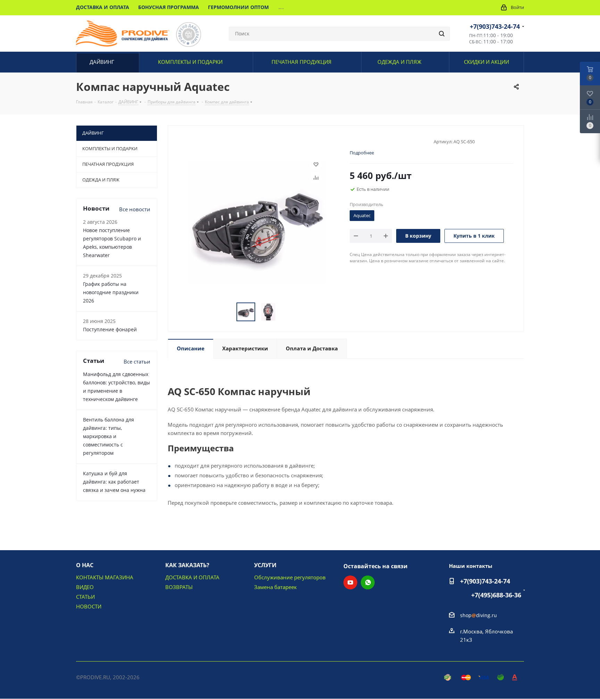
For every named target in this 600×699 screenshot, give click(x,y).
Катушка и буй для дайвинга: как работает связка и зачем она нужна (114, 481)
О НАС (84, 565)
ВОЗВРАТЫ (179, 586)
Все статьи (137, 361)
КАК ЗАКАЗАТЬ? (187, 565)
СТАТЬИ (85, 596)
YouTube (350, 582)
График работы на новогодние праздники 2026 (111, 292)
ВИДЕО (85, 586)
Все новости (134, 209)
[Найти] (441, 34)
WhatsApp (368, 582)
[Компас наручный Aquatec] (257, 222)
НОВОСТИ (88, 606)
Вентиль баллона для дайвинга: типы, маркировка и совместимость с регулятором (108, 436)
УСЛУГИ (265, 565)
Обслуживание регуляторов (290, 577)
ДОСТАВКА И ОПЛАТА (192, 577)
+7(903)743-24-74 (495, 26)
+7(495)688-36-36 (496, 595)
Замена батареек (275, 586)
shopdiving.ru (478, 615)
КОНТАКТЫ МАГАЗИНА (104, 577)
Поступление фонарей (110, 329)
